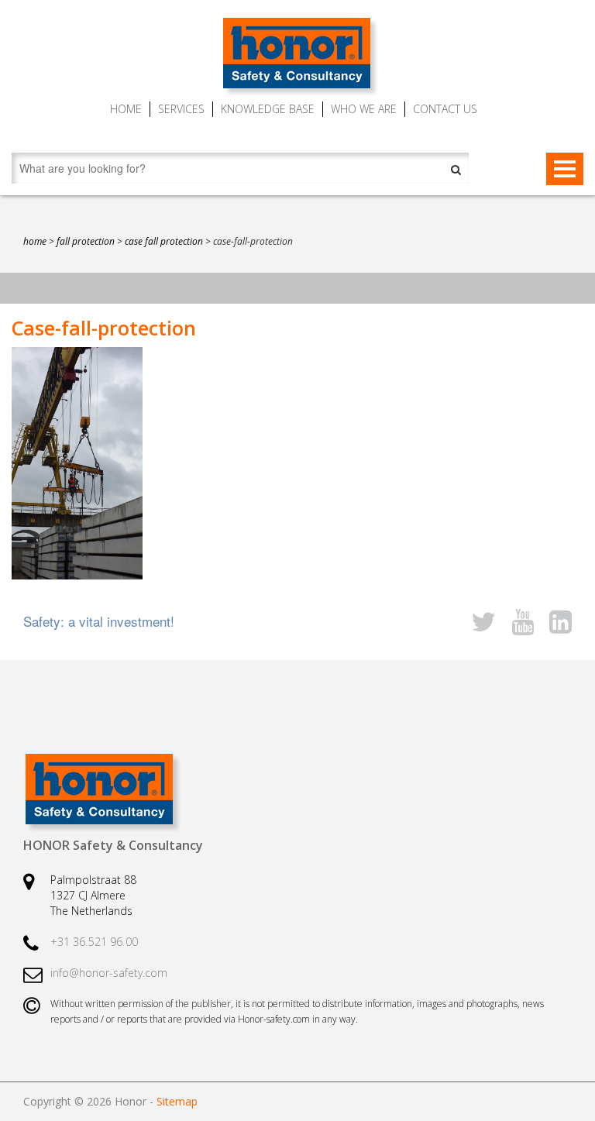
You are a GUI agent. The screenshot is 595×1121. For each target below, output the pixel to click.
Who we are (364, 108)
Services (181, 108)
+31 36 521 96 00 (94, 941)
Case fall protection (164, 241)
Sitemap (177, 1101)
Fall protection (86, 241)
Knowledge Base (268, 108)
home (34, 241)
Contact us (445, 108)
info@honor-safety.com (108, 972)
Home (126, 108)
